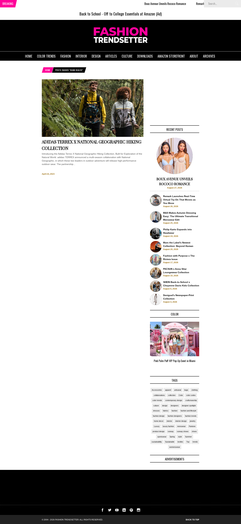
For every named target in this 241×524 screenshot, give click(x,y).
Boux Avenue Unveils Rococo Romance (154, 3)
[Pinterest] (131, 511)
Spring (172, 437)
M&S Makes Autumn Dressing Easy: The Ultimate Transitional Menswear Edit (180, 216)
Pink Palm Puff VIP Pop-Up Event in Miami (174, 361)
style (180, 437)
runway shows (183, 431)
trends (195, 442)
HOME (28, 56)
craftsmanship (191, 400)
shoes (194, 431)
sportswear (161, 437)
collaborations (159, 395)
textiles (180, 442)
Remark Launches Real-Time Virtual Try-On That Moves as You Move (179, 199)
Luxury (157, 426)
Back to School (90, 14)
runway (171, 431)
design (164, 406)
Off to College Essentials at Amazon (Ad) (133, 14)
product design (158, 431)
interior (169, 421)
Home (47, 70)
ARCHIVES (209, 56)
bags (186, 390)
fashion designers (175, 416)
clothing (194, 390)
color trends (157, 400)
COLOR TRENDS (46, 56)
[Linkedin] (124, 511)
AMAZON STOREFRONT (171, 56)
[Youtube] (117, 511)
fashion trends (190, 416)
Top (187, 442)
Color (181, 395)
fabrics (165, 411)
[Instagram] (138, 511)
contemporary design (173, 400)
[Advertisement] (174, 99)
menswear (181, 426)
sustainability (157, 442)
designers (175, 406)
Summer (188, 437)
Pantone (192, 426)
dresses (156, 411)
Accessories (157, 390)
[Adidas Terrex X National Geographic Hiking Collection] (92, 136)
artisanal (177, 390)
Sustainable (169, 442)
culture (156, 406)
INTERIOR (81, 56)
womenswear (174, 447)
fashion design (158, 416)
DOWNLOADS (145, 56)
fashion (174, 411)
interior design (181, 421)
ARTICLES (111, 56)
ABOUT (194, 56)
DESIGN (96, 56)
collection (171, 395)
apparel (168, 390)
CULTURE (127, 56)
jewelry (192, 421)
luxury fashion (168, 426)
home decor (158, 421)
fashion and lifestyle (188, 411)
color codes (191, 395)
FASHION (65, 56)
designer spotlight (189, 406)
